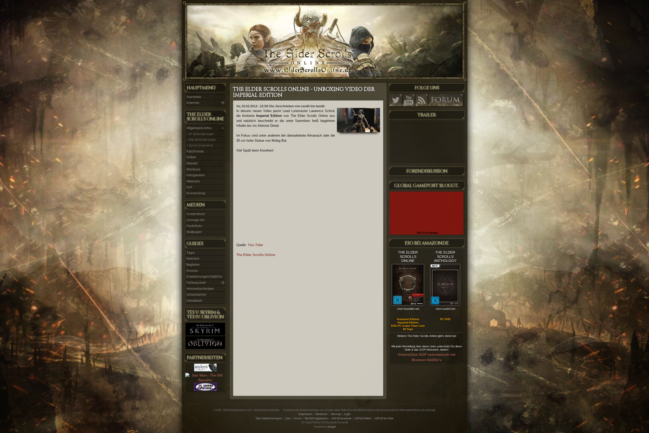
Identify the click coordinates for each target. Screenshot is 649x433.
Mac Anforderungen (202, 139)
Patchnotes (195, 151)
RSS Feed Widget (427, 232)
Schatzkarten (196, 294)
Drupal (331, 426)
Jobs (287, 418)
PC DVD (445, 319)
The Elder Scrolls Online (255, 255)
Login (347, 414)
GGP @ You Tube (384, 418)
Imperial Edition (408, 322)
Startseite (194, 97)
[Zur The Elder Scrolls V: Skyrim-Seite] (205, 334)
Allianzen (193, 181)
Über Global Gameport (269, 418)
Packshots (194, 225)
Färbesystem (196, 282)
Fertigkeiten (196, 175)
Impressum (305, 414)
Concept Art (196, 220)
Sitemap (336, 414)
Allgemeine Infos (199, 128)
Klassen (192, 163)
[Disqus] (308, 324)
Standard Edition (408, 319)
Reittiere (193, 258)
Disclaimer (321, 414)
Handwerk (194, 300)
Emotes (192, 270)
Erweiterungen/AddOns (204, 276)
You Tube (255, 245)
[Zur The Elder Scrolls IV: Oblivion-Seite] (205, 348)
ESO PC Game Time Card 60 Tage (408, 327)
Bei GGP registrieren (316, 418)
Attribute (193, 169)
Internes (193, 102)
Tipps (191, 252)
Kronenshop (196, 193)
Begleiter (193, 264)
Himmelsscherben (200, 288)
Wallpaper (194, 232)
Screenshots (196, 214)
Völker (191, 157)
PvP (189, 187)
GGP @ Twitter (363, 418)
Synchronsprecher (201, 145)
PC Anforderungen (201, 134)
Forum (297, 418)
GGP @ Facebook (341, 418)
